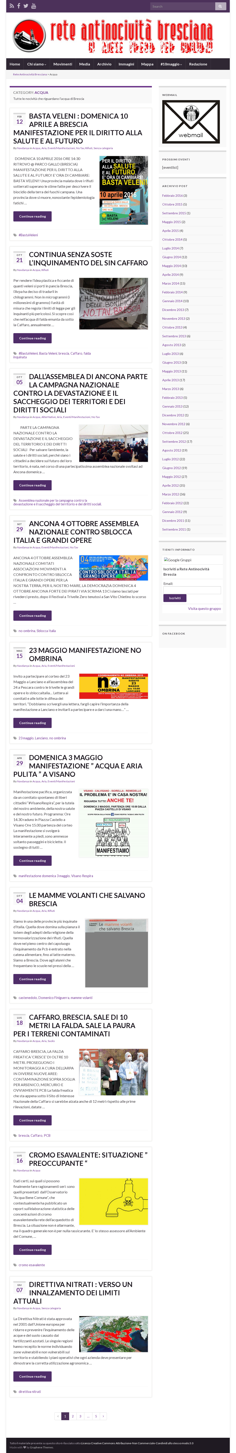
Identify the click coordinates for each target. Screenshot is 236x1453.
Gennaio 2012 (172, 512)
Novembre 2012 (173, 424)
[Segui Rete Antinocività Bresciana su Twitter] (25, 5)
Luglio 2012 (170, 459)
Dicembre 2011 (173, 520)
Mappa (147, 64)
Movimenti (62, 64)
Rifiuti (88, 148)
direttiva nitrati (30, 1392)
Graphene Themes (41, 1447)
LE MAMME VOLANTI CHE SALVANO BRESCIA (87, 899)
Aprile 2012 (170, 485)
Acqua (36, 148)
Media (84, 64)
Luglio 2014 (170, 248)
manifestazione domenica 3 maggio (44, 876)
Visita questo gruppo (204, 608)
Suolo (51, 1041)
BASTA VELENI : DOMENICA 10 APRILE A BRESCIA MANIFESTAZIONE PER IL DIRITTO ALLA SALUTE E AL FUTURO (77, 128)
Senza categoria (103, 148)
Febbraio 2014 (172, 292)
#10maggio (170, 64)
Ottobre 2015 (172, 204)
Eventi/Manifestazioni (61, 148)
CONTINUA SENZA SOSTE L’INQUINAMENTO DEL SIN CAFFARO (88, 258)
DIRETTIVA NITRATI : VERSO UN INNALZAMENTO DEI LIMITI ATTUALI (73, 1292)
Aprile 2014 (170, 274)
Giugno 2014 (171, 257)
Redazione (198, 64)
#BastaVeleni (28, 235)
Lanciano (41, 738)
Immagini (126, 64)
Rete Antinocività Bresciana (30, 74)
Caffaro (76, 353)
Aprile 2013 (170, 380)
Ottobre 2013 (172, 327)
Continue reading (32, 216)
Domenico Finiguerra (53, 998)
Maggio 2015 (171, 222)
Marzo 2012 (170, 494)
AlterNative (48, 417)
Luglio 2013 (170, 354)
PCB (47, 1135)
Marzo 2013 (170, 389)
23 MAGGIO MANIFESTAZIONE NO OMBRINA (85, 654)
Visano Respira (82, 876)
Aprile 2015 (170, 231)
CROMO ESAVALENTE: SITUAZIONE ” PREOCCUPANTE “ (88, 1159)
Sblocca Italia (46, 631)
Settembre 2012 (174, 441)
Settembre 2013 (174, 336)
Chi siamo (35, 64)
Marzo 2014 (170, 283)
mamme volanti (81, 998)
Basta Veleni (48, 353)
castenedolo (28, 998)
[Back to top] (225, 1442)
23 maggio (26, 738)
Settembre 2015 (174, 213)
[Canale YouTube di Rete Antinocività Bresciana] (33, 5)
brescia (64, 353)
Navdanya (23, 148)
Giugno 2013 (171, 362)
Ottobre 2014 (172, 239)
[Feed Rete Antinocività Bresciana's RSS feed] (12, 5)
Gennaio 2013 (172, 406)
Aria (44, 148)
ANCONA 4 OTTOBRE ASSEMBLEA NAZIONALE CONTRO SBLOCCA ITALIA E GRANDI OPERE (76, 531)
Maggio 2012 (171, 477)
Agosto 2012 (171, 450)
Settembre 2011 (174, 529)
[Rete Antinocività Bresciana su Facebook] (18, 5)
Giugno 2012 (171, 468)
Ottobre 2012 (172, 433)
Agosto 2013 (171, 345)
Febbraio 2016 (172, 195)
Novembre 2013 (173, 318)
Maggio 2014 (171, 266)
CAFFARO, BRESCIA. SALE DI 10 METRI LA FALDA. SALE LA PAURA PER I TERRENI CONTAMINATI (74, 1025)
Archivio (104, 64)
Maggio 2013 (171, 371)
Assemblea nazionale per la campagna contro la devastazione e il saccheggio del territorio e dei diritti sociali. (57, 502)
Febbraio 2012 (172, 503)
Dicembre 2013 (173, 310)
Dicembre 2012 (173, 415)
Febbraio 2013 (172, 397)
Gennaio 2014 (172, 301)
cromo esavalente (32, 1265)
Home (15, 64)
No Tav (80, 148)
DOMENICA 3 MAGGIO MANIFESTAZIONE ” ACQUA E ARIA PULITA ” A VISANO (77, 765)
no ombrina (27, 631)
